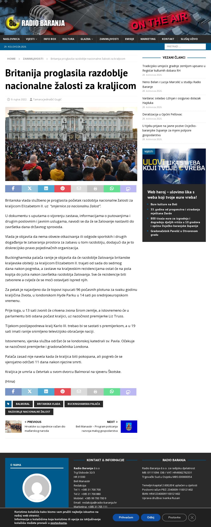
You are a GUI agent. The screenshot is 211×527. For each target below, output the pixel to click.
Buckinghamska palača (84, 404)
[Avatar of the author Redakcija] (37, 498)
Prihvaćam (126, 517)
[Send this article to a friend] (79, 189)
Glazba (85, 39)
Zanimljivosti (109, 39)
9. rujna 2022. (19, 99)
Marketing (148, 39)
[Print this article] (95, 189)
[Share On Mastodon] (128, 189)
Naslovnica (11, 39)
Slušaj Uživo (189, 39)
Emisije (129, 39)
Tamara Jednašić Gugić (47, 99)
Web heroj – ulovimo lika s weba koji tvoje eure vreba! (172, 194)
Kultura (68, 39)
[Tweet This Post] (30, 189)
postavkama (58, 523)
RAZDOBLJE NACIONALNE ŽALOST (29, 411)
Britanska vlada (48, 404)
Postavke (174, 517)
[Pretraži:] (185, 46)
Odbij (150, 517)
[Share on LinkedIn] (46, 189)
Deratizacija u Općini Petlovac (162, 114)
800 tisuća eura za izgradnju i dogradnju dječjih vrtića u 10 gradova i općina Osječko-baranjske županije (175, 222)
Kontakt (168, 39)
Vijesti (30, 39)
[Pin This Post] (62, 189)
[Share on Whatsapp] (112, 189)
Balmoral (23, 404)
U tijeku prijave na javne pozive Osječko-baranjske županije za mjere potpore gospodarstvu (169, 130)
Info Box (50, 39)
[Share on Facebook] (13, 189)
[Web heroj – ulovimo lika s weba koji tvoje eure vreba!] (174, 182)
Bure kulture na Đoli (164, 204)
